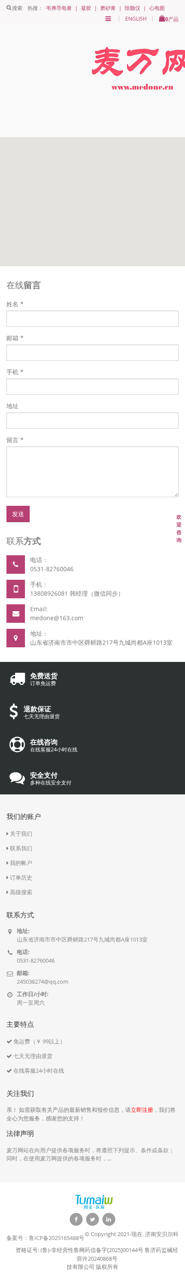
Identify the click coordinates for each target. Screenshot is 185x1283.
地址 (12, 406)
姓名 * (15, 304)
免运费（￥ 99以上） (39, 1041)
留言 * (15, 440)
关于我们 (21, 833)
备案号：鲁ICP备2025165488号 (45, 1238)
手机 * (15, 372)
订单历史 (21, 877)
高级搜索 (21, 892)
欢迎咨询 (179, 528)
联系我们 (21, 848)
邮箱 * (15, 338)
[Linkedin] (108, 1219)
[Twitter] (92, 1219)
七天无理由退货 (32, 1056)
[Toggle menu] (108, 18)
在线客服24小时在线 (38, 1070)
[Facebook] (76, 1219)
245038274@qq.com (42, 981)
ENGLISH (136, 18)
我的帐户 (21, 863)
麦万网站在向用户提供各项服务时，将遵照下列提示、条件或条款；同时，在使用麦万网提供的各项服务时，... (90, 1154)
